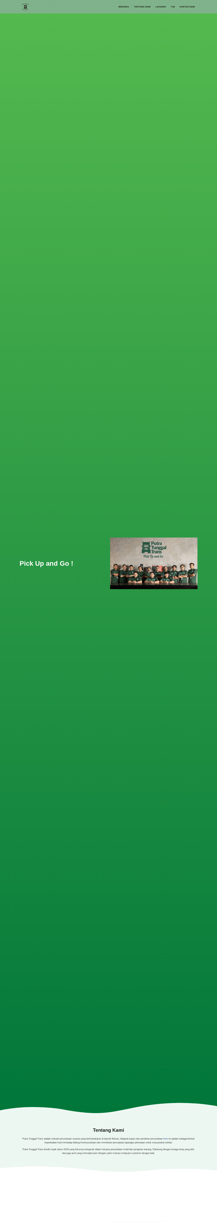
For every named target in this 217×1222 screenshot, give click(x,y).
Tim (173, 7)
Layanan (161, 7)
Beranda (124, 7)
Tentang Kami (142, 7)
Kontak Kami (187, 7)
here (165, 1138)
